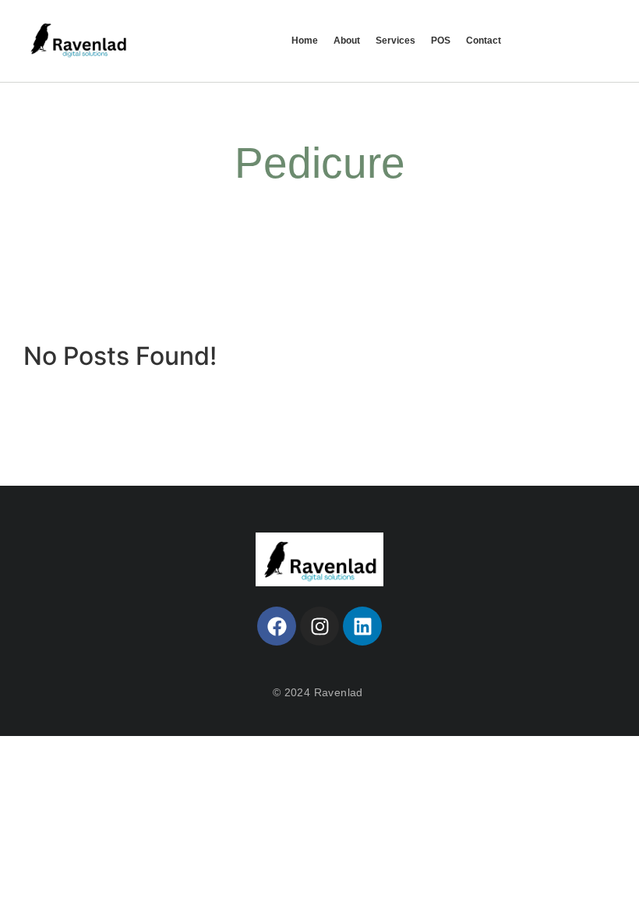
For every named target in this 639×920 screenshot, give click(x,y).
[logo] (320, 560)
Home (304, 40)
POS (440, 40)
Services (395, 40)
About (347, 40)
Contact (483, 40)
